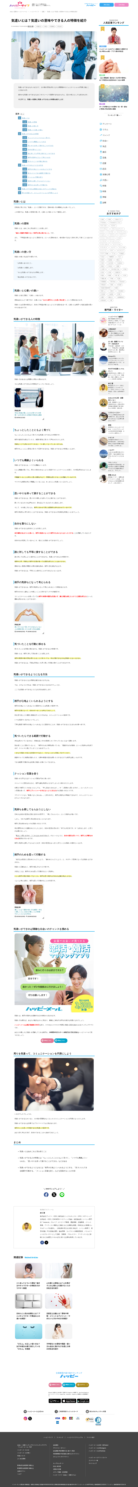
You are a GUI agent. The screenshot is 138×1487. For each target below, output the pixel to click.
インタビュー (104, 228)
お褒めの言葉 (57, 1469)
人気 (114, 253)
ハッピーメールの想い (23, 1453)
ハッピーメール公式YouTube (97, 1451)
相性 (112, 284)
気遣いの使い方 (30, 125)
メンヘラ (103, 250)
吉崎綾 (110, 260)
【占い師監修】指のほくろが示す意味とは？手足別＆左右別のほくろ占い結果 (112, 79)
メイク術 (122, 247)
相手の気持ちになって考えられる (36, 157)
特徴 (46, 26)
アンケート (107, 124)
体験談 (122, 253)
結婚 (116, 288)
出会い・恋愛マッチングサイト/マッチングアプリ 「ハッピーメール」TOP (32, 1446)
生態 (119, 278)
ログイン (82, 1384)
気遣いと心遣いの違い (33, 129)
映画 (110, 275)
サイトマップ (93, 1463)
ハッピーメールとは (23, 1450)
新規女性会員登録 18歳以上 (25, 1465)
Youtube (103, 222)
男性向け (103, 284)
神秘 (102, 104)
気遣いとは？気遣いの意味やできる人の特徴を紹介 (62, 11)
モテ (112, 250)
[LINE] (62, 1194)
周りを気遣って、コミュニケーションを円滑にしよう (38, 192)
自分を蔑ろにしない (32, 149)
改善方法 (39, 26)
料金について (21, 1456)
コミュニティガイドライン (61, 1456)
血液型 (111, 294)
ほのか (113, 225)
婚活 (104, 152)
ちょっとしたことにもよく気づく (36, 137)
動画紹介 (112, 256)
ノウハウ (103, 241)
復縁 (118, 266)
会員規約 (55, 1445)
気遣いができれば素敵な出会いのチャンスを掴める (38, 188)
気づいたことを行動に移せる (35, 161)
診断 (102, 75)
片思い (105, 180)
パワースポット (105, 244)
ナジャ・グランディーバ (107, 238)
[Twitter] (54, 1194)
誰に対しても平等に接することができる (39, 153)
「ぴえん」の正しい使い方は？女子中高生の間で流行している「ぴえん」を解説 (28, 1346)
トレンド (106, 135)
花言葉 (103, 294)
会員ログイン (21, 1471)
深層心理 (106, 174)
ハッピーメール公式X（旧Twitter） (99, 1445)
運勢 (102, 297)
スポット (103, 235)
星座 (102, 275)
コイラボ (111, 232)
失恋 (104, 146)
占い (120, 256)
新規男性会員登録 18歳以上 (25, 1468)
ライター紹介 (91, 1437)
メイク (113, 247)
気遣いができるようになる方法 (31, 165)
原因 (102, 260)
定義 (43, 11)
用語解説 (52, 26)
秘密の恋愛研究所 (105, 288)
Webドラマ (118, 219)
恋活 (104, 169)
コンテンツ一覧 (93, 1460)
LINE (102, 219)
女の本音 (111, 263)
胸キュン (103, 291)
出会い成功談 (57, 1466)
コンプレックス (122, 232)
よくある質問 (21, 1458)
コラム (105, 129)
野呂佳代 (103, 300)
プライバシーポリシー (59, 1448)
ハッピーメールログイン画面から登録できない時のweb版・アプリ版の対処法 (113, 50)
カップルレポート (58, 1463)
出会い (103, 46)
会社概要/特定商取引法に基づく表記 (64, 1451)
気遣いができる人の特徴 (28, 133)
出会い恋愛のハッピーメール (18, 11)
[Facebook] (46, 1194)
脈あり (112, 291)
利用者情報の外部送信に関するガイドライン (66, 1454)
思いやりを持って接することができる (38, 145)
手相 (110, 272)
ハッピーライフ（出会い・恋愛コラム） (65, 1475)
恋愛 (104, 163)
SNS (110, 219)
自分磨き (121, 291)
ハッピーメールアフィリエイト (98, 1457)
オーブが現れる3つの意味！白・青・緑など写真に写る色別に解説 (113, 108)
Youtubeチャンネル (115, 222)
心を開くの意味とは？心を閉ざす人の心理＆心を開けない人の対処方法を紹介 (58, 1285)
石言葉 (119, 284)
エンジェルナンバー (118, 228)
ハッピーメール (115, 241)
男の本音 (113, 281)
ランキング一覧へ (114, 115)
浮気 (125, 275)
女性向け (120, 263)
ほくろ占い (104, 225)
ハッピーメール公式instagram (97, 1448)
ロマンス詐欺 (104, 253)
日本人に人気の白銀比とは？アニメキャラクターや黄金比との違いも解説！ (28, 1316)
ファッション (117, 244)
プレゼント (104, 247)
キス (102, 232)
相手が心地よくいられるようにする (37, 169)
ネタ (120, 238)
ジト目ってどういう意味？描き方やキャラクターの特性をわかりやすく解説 (28, 1285)
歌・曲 (117, 275)
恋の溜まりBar (115, 269)
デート (123, 235)
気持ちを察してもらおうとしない (36, 180)
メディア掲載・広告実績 (60, 1472)
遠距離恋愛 (121, 297)
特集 (104, 191)
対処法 (110, 266)
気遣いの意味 (30, 121)
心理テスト (104, 269)
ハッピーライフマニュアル (75, 1437)
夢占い (118, 260)
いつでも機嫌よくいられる (34, 141)
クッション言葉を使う (33, 177)
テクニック (114, 235)
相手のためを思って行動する (35, 184)
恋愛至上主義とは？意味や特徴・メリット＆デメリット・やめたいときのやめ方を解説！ (58, 1316)
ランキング (121, 250)
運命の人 (111, 297)
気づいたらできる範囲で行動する (36, 173)
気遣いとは (24, 117)
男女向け (60, 26)
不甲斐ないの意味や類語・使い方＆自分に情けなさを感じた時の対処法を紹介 (58, 1346)
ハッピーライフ (34, 11)
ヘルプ (19, 1474)
